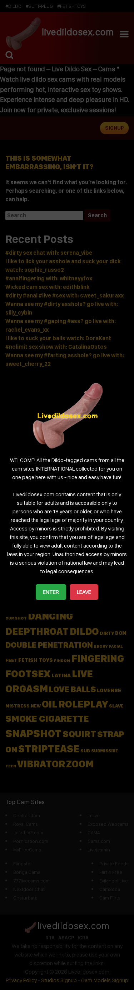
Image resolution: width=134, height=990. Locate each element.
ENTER (51, 592)
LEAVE (84, 592)
